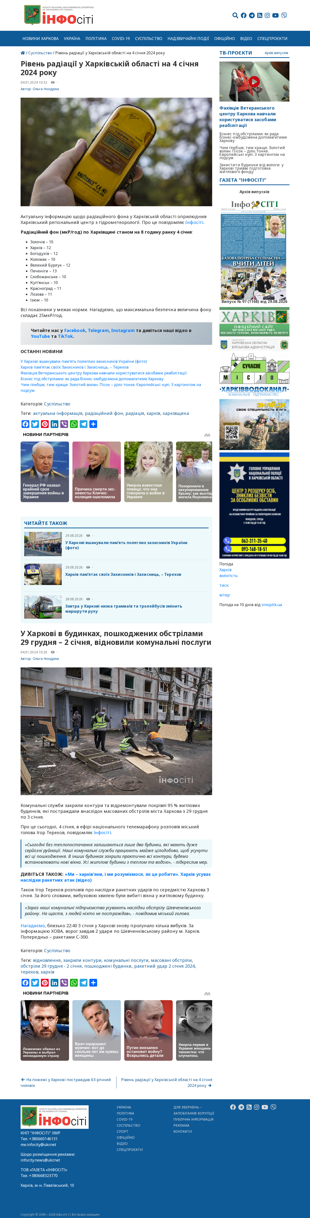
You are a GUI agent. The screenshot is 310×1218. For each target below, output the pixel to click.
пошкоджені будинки (108, 966)
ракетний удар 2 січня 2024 (164, 966)
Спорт (122, 1131)
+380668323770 (43, 1175)
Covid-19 (121, 38)
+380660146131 (43, 1138)
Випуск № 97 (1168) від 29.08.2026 (254, 301)
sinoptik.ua (272, 604)
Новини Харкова (41, 38)
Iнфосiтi (194, 222)
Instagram (123, 330)
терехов (29, 972)
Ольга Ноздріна (46, 89)
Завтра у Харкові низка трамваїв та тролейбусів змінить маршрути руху (123, 608)
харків (153, 413)
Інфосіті (102, 832)
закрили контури (82, 960)
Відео (246, 38)
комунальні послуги (126, 960)
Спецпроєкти (272, 38)
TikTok (65, 336)
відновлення (47, 960)
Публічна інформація (193, 1119)
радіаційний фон (104, 413)
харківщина (176, 413)
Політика (96, 38)
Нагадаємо (33, 925)
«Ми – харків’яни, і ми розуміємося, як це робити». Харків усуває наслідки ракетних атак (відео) (116, 877)
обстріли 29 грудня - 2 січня (51, 966)
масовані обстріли (171, 960)
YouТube (40, 336)
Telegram (98, 330)
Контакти (182, 1131)
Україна (72, 38)
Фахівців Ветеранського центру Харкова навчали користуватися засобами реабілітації (104, 373)
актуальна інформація (58, 413)
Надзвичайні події (188, 38)
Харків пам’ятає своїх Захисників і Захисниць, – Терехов (75, 367)
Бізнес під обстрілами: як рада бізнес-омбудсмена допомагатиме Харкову (92, 378)
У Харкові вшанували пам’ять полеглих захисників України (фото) (84, 361)
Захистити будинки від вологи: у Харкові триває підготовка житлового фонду (251, 168)
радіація (134, 413)
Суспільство (148, 38)
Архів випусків (276, 53)
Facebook (74, 330)
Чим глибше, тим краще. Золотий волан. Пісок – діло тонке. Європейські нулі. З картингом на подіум (252, 152)
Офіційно (224, 38)
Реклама (181, 1125)
